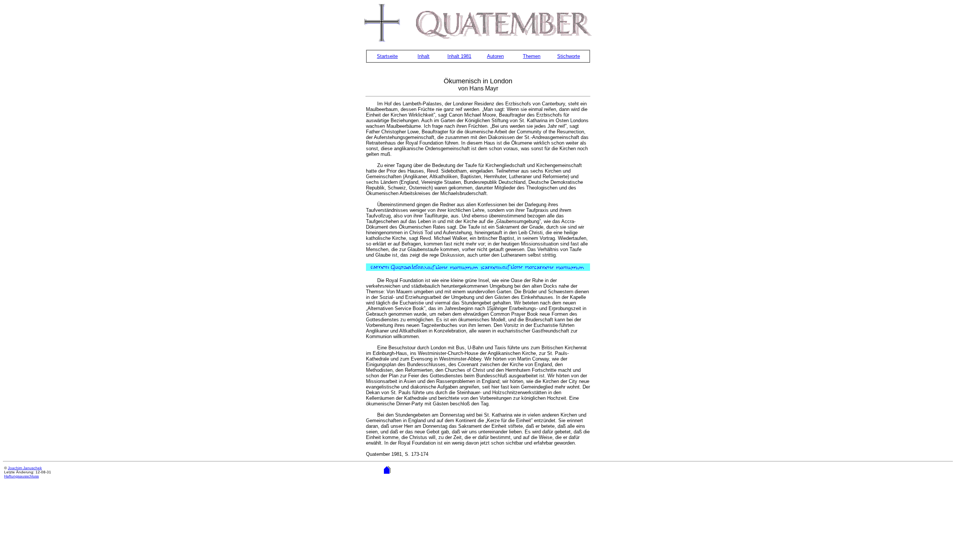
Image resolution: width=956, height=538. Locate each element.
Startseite (387, 56)
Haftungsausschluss (21, 476)
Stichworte (568, 56)
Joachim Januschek (25, 468)
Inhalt (423, 56)
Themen (531, 56)
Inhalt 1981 (459, 56)
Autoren (495, 56)
